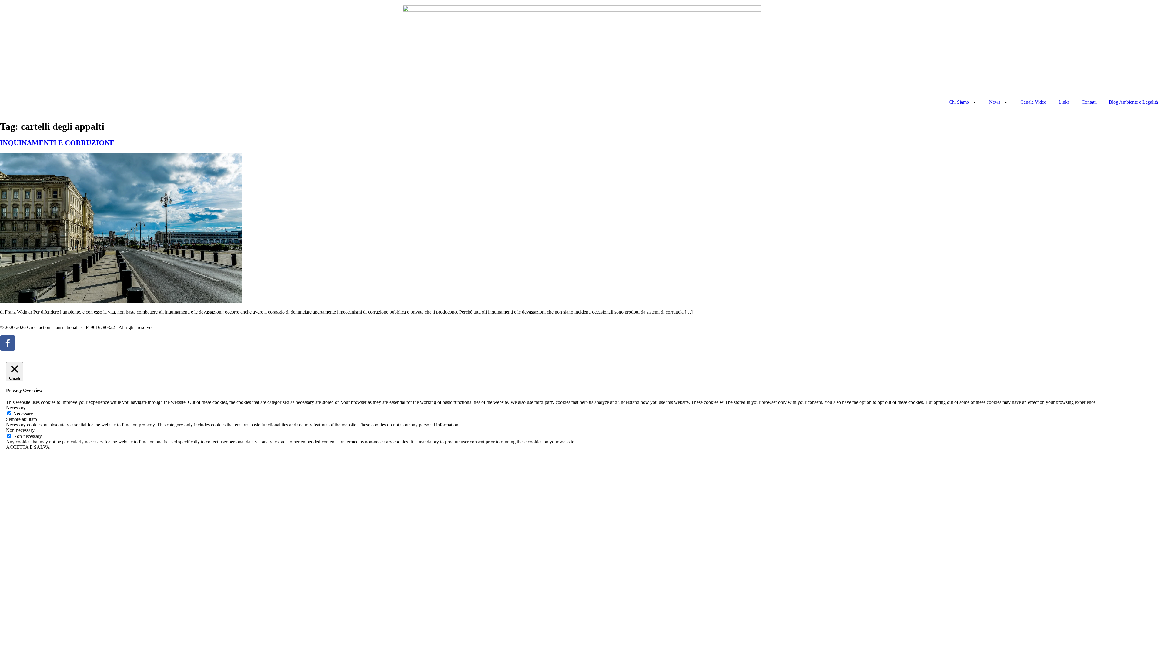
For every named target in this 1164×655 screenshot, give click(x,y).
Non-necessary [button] (20, 430)
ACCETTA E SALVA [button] (28, 447)
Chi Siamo (959, 102)
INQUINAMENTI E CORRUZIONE (57, 143)
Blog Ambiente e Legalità (1133, 102)
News (994, 102)
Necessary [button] (16, 407)
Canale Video (1033, 102)
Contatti (1089, 102)
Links (1064, 102)
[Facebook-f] (7, 343)
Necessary (23, 413)
